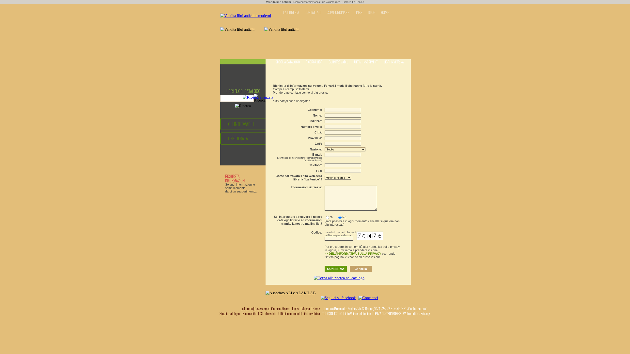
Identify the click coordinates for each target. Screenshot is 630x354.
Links (295, 308)
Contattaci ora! (417, 308)
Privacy (425, 313)
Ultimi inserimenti (366, 62)
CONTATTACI (313, 12)
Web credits (410, 313)
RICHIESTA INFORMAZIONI (235, 178)
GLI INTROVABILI (241, 124)
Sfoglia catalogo (287, 62)
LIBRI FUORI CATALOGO (243, 91)
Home (316, 308)
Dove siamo (261, 308)
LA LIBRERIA (291, 12)
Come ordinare (280, 308)
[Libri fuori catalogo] (245, 16)
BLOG (371, 12)
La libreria (247, 308)
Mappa (305, 308)
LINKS (358, 12)
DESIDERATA (238, 138)
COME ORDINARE (338, 12)
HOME (385, 12)
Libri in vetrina (394, 62)
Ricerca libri (314, 62)
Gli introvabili (338, 62)
